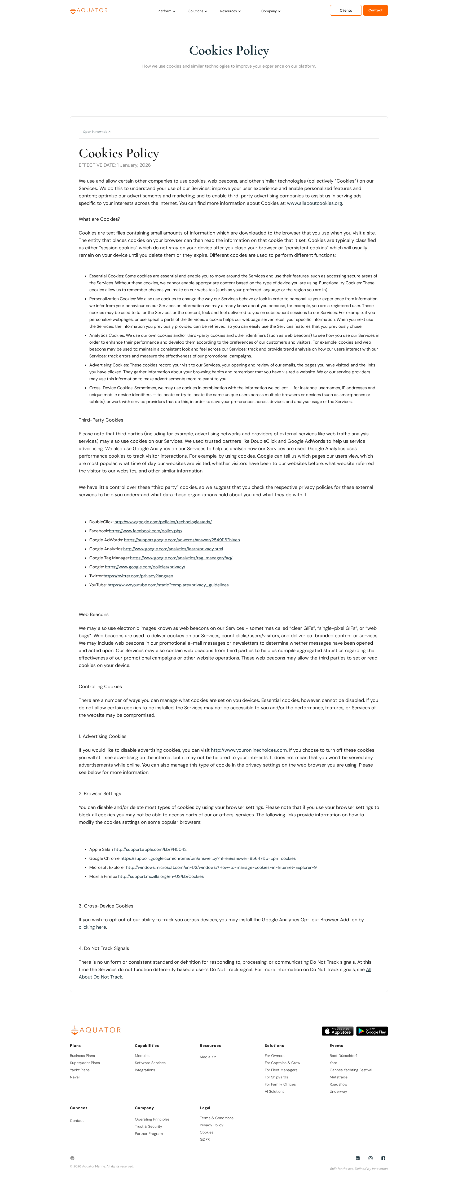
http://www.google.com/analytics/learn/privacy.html (173, 549)
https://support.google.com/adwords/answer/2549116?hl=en (182, 540)
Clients (346, 10)
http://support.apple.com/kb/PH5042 (150, 849)
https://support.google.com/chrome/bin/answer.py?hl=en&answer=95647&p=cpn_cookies (208, 858)
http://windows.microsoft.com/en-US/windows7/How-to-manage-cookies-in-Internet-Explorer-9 (221, 867)
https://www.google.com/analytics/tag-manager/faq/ (181, 558)
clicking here (92, 927)
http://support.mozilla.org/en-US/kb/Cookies (161, 876)
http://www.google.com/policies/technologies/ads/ (163, 522)
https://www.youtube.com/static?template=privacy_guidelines (168, 585)
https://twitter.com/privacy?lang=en (138, 576)
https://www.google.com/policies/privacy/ (145, 567)
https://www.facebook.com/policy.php (145, 531)
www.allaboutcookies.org (314, 203)
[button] (166, 11)
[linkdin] (358, 1158)
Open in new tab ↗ (97, 132)
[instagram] (370, 1158)
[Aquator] (90, 10)
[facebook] (383, 1158)
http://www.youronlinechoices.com (249, 750)
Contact (375, 10)
